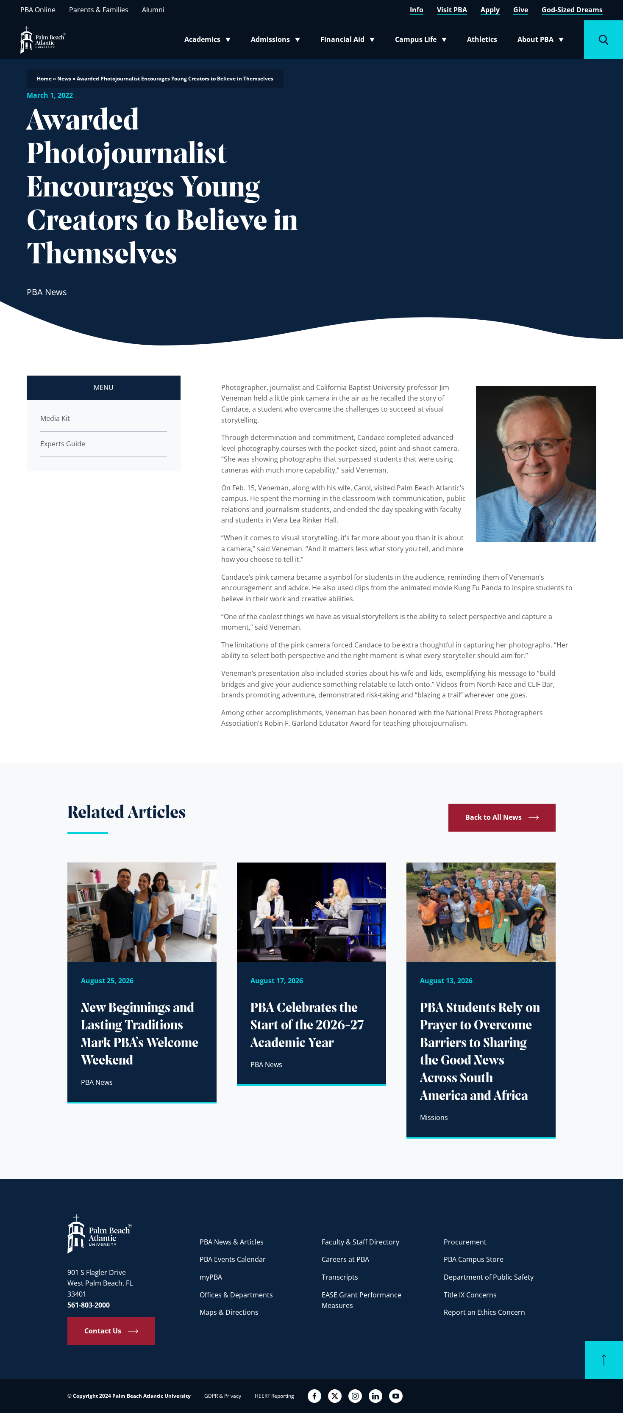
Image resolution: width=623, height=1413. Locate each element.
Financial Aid (348, 41)
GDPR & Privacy (222, 1395)
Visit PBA (452, 9)
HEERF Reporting (274, 1395)
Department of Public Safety (489, 1277)
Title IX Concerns (470, 1295)
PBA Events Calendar (233, 1259)
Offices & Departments (236, 1295)
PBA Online (38, 9)
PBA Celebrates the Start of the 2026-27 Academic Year (307, 1026)
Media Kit (55, 418)
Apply (490, 9)
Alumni (153, 9)
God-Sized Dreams (572, 9)
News (64, 78)
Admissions (278, 41)
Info (416, 9)
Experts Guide (62, 443)
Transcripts (340, 1277)
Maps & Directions (229, 1312)
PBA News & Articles (232, 1242)
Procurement (465, 1242)
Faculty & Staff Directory (360, 1242)
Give (520, 9)
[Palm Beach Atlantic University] (99, 1233)
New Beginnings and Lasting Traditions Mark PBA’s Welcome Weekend (139, 1035)
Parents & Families (98, 9)
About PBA (543, 41)
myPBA (211, 1277)
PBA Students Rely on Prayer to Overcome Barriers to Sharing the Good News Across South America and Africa (480, 1052)
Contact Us (102, 1331)
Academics (210, 41)
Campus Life (423, 41)
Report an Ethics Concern (484, 1312)
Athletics (482, 39)
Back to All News (493, 817)
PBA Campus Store (473, 1259)
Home (44, 78)
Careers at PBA (345, 1259)
